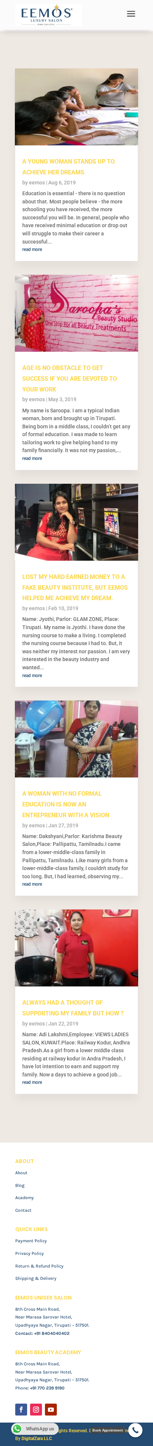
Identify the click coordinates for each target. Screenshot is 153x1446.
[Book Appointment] (135, 1430)
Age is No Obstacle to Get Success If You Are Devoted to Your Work (69, 378)
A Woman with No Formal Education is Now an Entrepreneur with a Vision (65, 804)
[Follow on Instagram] (36, 1410)
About (21, 1172)
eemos (37, 183)
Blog (20, 1185)
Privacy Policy (29, 1253)
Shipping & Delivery (35, 1278)
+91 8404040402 (51, 1333)
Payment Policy (31, 1240)
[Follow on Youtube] (51, 1410)
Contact (23, 1210)
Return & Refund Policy (39, 1266)
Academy (24, 1197)
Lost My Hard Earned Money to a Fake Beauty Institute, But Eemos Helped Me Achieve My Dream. (75, 587)
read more (32, 249)
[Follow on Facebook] (21, 1410)
